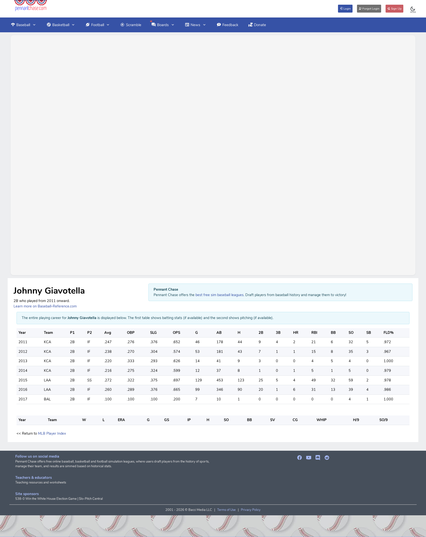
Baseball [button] (23, 24)
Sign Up (396, 9)
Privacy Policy (251, 510)
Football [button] (97, 24)
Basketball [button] (60, 24)
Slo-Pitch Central (91, 499)
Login (347, 9)
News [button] (195, 24)
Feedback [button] (230, 24)
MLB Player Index (52, 433)
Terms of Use (226, 510)
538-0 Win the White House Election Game (46, 499)
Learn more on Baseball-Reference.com (45, 306)
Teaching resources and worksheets (40, 482)
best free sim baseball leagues (219, 294)
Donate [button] (260, 24)
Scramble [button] (133, 24)
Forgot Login (370, 9)
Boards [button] (163, 24)
